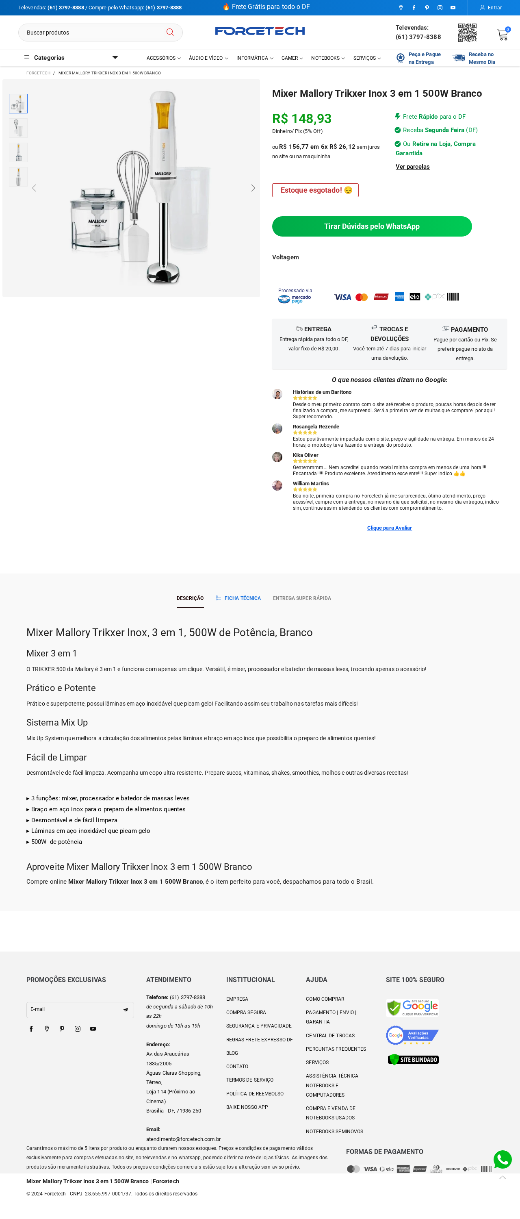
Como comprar (325, 999)
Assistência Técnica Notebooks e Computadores (332, 1085)
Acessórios (161, 58)
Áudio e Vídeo (206, 58)
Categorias (49, 57)
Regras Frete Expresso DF (259, 1040)
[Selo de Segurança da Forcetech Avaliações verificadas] (412, 1035)
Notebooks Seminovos (334, 1131)
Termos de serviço (250, 1080)
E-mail (37, 1009)
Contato (237, 1066)
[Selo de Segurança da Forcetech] (413, 1059)
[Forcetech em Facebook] (31, 1029)
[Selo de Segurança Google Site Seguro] (412, 1007)
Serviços (364, 58)
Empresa (237, 999)
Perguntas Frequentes (336, 1049)
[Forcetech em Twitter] (47, 1029)
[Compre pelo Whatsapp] (503, 1159)
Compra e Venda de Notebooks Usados (330, 1113)
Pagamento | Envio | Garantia (331, 1017)
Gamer (290, 58)
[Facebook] (413, 8)
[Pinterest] (426, 8)
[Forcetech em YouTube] (93, 1029)
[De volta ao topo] (503, 1177)
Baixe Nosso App (247, 1107)
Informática (252, 58)
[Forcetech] (260, 31)
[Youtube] (452, 8)
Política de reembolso (255, 1094)
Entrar (495, 7)
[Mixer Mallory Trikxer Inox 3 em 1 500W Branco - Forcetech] (144, 188)
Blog (232, 1053)
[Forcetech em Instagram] (77, 1029)
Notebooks (325, 58)
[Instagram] (439, 8)
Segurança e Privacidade (259, 1026)
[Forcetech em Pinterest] (62, 1029)
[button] (34, 188)
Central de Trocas (330, 1036)
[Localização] (400, 8)
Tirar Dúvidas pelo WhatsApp (372, 226)
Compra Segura (246, 1012)
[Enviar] (170, 32)
